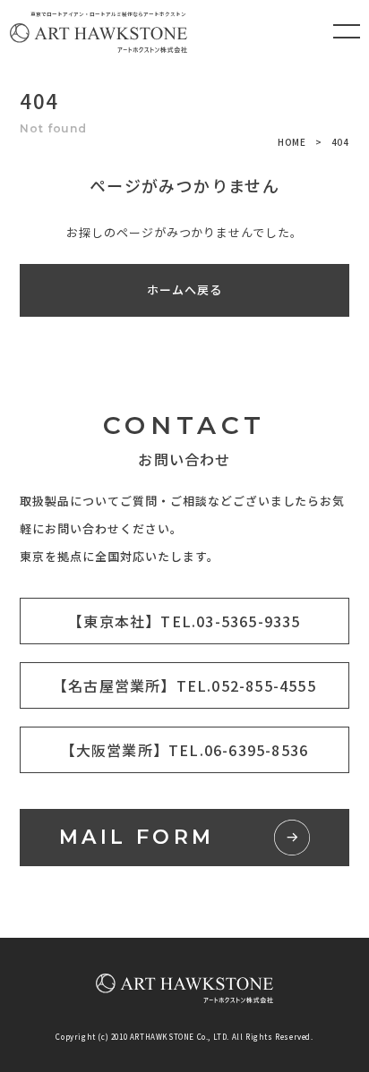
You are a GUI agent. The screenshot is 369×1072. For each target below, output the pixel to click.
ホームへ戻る (184, 289)
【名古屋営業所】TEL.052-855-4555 (184, 685)
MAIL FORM (137, 837)
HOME (292, 142)
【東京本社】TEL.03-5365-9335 (184, 621)
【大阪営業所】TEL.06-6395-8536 (185, 750)
